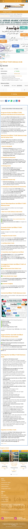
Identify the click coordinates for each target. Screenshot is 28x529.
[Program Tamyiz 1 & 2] (4, 456)
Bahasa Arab (17, 73)
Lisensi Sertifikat (4, 486)
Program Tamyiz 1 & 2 (4, 463)
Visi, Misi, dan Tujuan (5, 482)
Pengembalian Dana (6, 488)
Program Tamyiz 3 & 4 (23, 463)
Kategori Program (7, 11)
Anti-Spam (3, 495)
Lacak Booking (4, 499)
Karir (2, 493)
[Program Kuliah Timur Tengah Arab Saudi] (14, 456)
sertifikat (4, 443)
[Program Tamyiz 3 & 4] (23, 456)
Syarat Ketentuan (5, 484)
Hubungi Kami (5, 512)
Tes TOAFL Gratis (18, 76)
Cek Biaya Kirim (4, 501)
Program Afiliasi (4, 497)
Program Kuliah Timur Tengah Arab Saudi (14, 464)
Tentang (3, 480)
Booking (15, 94)
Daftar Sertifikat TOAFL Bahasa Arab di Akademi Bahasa (12, 97)
